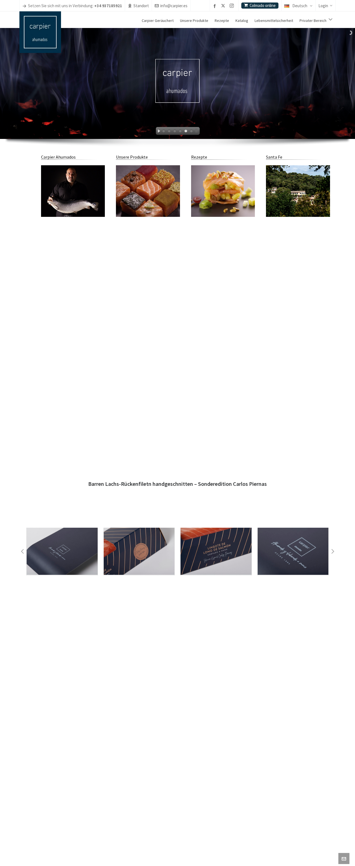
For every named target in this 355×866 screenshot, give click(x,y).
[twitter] (224, 6)
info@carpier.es (173, 5)
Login (323, 5)
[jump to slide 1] (163, 132)
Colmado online (263, 5)
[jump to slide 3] (175, 132)
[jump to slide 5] (186, 132)
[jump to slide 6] (191, 132)
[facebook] (215, 6)
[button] (22, 551)
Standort (141, 5)
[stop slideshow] (197, 132)
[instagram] (232, 6)
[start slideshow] (157, 132)
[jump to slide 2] (169, 132)
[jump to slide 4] (180, 132)
